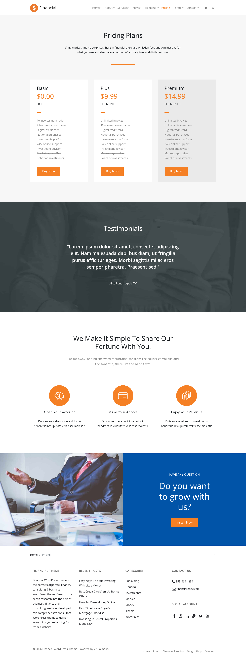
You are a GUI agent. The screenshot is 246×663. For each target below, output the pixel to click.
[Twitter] (201, 616)
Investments (133, 593)
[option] (123, 264)
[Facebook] (174, 616)
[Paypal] (194, 616)
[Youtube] (207, 616)
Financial (47, 8)
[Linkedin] (187, 616)
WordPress (132, 617)
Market (130, 599)
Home (34, 555)
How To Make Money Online (97, 602)
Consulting (132, 581)
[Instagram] (181, 616)
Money (130, 605)
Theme (130, 611)
